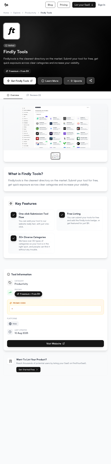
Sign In (101, 4)
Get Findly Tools (20, 80)
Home (6, 12)
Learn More (51, 80)
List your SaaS (82, 4)
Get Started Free (27, 369)
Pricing (63, 4)
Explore (16, 12)
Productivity (30, 12)
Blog (50, 4)
